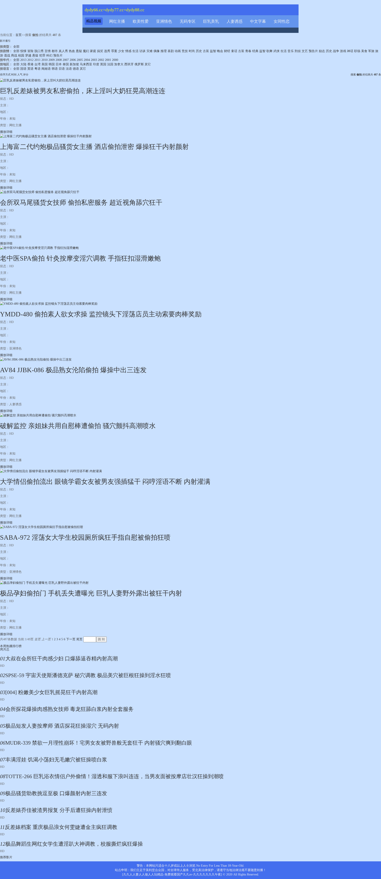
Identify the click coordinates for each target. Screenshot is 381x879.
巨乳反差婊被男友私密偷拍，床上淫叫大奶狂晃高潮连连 (82, 90)
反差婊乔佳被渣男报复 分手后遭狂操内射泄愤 (58, 810)
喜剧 (171, 51)
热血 (72, 51)
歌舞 (269, 51)
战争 (336, 51)
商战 (14, 55)
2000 (115, 60)
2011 (37, 60)
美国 (44, 64)
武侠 (276, 51)
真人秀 (63, 51)
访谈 (142, 51)
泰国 (66, 64)
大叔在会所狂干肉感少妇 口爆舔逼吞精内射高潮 (61, 658)
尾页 (79, 639)
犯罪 (42, 55)
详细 (9, 131)
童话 (234, 51)
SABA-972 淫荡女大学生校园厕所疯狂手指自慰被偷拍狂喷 (85, 537)
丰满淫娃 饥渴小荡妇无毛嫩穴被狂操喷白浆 (56, 760)
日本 (59, 64)
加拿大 (118, 64)
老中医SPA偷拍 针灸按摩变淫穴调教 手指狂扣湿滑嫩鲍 (80, 258)
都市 (55, 51)
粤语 (37, 68)
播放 (3, 131)
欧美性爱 (141, 21)
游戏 (343, 51)
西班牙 (129, 64)
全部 (16, 46)
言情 (48, 51)
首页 (18, 35)
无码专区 (188, 21)
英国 (103, 64)
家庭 (93, 51)
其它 (148, 64)
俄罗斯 (139, 64)
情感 (128, 51)
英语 (30, 68)
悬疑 (79, 51)
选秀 (107, 51)
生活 (135, 51)
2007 (66, 60)
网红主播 (117, 21)
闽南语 (46, 68)
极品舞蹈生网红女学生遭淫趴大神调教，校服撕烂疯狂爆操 (74, 844)
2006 (73, 60)
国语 (23, 68)
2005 (80, 60)
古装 (206, 51)
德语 (76, 68)
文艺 (305, 51)
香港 (30, 64)
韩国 (52, 64)
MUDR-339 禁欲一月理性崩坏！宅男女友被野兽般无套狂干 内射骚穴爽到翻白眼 (98, 743)
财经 (227, 51)
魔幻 (86, 51)
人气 (19, 74)
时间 (14, 74)
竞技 (185, 51)
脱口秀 (39, 51)
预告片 (313, 51)
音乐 (291, 51)
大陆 (23, 64)
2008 (59, 60)
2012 (30, 60)
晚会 (220, 51)
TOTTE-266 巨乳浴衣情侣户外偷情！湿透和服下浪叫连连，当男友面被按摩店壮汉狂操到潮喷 (114, 776)
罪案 (114, 51)
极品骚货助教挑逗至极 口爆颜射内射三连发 (56, 793)
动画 (178, 51)
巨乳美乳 (211, 21)
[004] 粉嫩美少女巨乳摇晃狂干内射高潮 (51, 692)
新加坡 (74, 64)
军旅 (371, 51)
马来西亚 (86, 64)
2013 (23, 60)
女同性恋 (281, 21)
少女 (121, 51)
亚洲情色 (164, 21)
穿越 (28, 55)
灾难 (149, 51)
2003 (94, 60)
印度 (96, 64)
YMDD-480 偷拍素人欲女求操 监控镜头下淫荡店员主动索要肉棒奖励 (101, 314)
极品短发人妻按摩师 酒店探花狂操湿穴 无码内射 (62, 726)
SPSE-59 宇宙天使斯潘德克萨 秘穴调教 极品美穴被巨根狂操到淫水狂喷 (88, 675)
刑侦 (298, 51)
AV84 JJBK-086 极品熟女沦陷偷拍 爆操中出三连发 (73, 370)
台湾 (37, 64)
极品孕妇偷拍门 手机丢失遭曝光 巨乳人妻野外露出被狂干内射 (91, 593)
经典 (255, 51)
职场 (357, 51)
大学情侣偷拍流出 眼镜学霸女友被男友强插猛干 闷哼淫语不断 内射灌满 (105, 481)
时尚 (192, 51)
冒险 (30, 51)
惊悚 (23, 51)
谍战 (7, 55)
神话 (350, 51)
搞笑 (100, 51)
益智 (213, 51)
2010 (44, 60)
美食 (364, 51)
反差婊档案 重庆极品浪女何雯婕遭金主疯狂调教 (61, 827)
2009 (52, 60)
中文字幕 (258, 21)
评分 (25, 74)
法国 (110, 64)
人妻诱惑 (235, 21)
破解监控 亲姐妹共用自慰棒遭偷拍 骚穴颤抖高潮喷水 (78, 425)
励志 (322, 51)
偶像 (156, 51)
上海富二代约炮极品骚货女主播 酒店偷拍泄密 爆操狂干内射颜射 (94, 146)
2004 (87, 60)
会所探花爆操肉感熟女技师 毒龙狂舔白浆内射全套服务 (69, 709)
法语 (69, 68)
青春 (248, 51)
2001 (108, 60)
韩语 (55, 68)
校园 (21, 55)
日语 (62, 68)
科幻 (49, 55)
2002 (101, 60)
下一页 (70, 639)
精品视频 (93, 21)
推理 (164, 51)
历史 (199, 51)
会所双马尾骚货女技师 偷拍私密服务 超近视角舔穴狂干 (81, 202)
